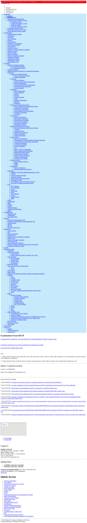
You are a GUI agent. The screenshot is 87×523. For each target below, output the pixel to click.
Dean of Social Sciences (20, 138)
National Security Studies (21, 154)
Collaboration (11, 201)
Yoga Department (19, 88)
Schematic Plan (18, 301)
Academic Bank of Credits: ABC (13, 511)
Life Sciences (14, 115)
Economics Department (20, 145)
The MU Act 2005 (9, 487)
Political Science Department (22, 155)
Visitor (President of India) (14, 34)
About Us (10, 16)
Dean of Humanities (19, 91)
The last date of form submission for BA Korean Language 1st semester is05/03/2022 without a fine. (38, 391)
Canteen (13, 278)
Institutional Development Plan (15, 19)
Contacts (9, 329)
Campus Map (11, 332)
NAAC (13, 189)
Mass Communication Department (23, 151)
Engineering (14, 166)
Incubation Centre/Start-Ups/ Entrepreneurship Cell (21, 221)
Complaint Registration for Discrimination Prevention (18, 494)
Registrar (9, 40)
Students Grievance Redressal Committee (18, 49)
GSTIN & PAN (11, 321)
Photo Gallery (8, 326)
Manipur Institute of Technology (23, 169)
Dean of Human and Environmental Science (26, 106)
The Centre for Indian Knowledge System (22, 183)
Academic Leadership (13, 57)
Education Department (20, 83)
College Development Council (19, 23)
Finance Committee (12, 54)
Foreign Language (19, 97)
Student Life (7, 229)
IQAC (9, 184)
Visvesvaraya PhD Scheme (11, 498)
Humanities (14, 89)
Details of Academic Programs (15, 65)
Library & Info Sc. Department (22, 149)
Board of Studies (11, 52)
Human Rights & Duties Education (20, 178)
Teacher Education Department (22, 86)
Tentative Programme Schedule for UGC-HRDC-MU (25, 318)
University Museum (16, 177)
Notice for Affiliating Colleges (19, 26)
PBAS (12, 192)
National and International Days (12, 505)
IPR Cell (9, 226)
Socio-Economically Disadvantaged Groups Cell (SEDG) (22, 244)
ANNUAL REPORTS (10, 481)
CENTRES (10, 171)
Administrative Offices (13, 59)
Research (6, 218)
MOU (9, 203)
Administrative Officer (13, 60)
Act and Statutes (11, 17)
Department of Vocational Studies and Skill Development (29, 140)
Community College (16, 180)
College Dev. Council (10, 485)
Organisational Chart (13, 62)
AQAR (13, 195)
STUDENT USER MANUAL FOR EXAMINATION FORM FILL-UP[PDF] (22, 345)
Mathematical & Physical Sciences (20, 126)
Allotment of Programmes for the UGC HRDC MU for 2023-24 (28, 316)
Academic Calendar (12, 69)
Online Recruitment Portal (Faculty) (13, 514)
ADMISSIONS (8, 212)
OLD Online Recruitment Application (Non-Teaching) (18, 516)
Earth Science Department (21, 109)
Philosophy (17, 103)
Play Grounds (14, 286)
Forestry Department (19, 77)
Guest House (14, 283)
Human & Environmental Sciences (20, 105)
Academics (7, 63)
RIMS (16, 163)
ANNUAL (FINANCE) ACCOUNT (14, 484)
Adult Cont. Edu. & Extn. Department (24, 82)
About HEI (7, 14)
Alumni (6, 247)
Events (13, 269)
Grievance (7, 510)
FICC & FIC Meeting (20, 304)
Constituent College (16, 22)
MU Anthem (10, 324)
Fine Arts (16, 95)
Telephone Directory (11, 9)
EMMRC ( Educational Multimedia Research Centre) (25, 172)
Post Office (14, 287)
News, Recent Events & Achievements (17, 266)
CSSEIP (13, 174)
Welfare (9, 293)
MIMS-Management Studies (21, 152)
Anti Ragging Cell (12, 241)
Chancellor (10, 37)
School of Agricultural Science (19, 74)
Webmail (8, 7)
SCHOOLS (10, 72)
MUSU (13, 306)
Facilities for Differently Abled (15, 246)
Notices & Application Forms (19, 319)
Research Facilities (16, 289)
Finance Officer (11, 42)
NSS (8, 232)
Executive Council (12, 48)
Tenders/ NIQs (15, 261)
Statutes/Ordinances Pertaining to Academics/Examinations (23, 71)
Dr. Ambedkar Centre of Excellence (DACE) (23, 181)
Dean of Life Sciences (20, 117)
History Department (19, 146)
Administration (8, 33)
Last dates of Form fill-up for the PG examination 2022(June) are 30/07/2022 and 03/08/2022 (36, 382)
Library (9, 200)
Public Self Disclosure (10, 496)
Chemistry (17, 129)
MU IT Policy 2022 (9, 508)
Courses (9, 206)
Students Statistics (12, 207)
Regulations (10, 250)
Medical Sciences (15, 160)
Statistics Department (20, 135)
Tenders (6, 491)
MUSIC (9, 224)
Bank (12, 276)
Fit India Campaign (16, 295)
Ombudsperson (11, 46)
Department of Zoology (20, 123)
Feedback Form (15, 197)
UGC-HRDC (7, 482)
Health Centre (11, 238)
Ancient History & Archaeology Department (26, 141)
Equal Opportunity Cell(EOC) (15, 243)
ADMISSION (11, 215)
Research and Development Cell (16, 220)
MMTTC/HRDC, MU (13, 312)
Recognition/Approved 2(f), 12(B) (16, 29)
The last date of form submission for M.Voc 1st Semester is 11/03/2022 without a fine (34, 388)
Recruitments (14, 263)
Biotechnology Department (21, 120)
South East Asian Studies (21, 158)
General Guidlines (16, 315)
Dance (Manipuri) (19, 92)
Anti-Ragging (7, 504)
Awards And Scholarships (14, 209)
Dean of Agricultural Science (22, 75)
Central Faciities (11, 223)
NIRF (12, 198)
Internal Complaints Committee (15, 56)
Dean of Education (19, 80)
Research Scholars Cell (13, 227)
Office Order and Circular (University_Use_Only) (24, 255)
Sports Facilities (11, 230)
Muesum (13, 284)
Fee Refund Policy (12, 217)
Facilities (9, 275)
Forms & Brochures (12, 323)
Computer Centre (15, 280)
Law (15, 148)
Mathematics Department (21, 132)
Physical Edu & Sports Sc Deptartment (24, 85)
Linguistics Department (20, 100)
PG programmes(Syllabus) (18, 66)
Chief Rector (10, 36)
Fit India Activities (19, 303)
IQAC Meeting (15, 194)
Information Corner (9, 249)
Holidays (9, 204)
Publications (14, 191)
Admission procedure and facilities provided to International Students (25, 273)
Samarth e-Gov (10, 11)
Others (12, 310)
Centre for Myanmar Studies (18, 175)
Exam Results (14, 260)
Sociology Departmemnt (20, 157)
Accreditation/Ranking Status (15, 28)
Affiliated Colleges (16, 25)
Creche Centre (15, 281)
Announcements (11, 257)
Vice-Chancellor (11, 39)
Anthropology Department (21, 108)
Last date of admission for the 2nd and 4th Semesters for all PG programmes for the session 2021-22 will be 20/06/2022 (43, 385)
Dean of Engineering (19, 168)
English (16, 94)
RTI (5, 513)
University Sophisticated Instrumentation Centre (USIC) (26, 290)
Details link (4, 472)
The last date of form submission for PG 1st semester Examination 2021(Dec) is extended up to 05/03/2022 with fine (42, 394)
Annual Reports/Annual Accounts (16, 31)
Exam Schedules (15, 258)
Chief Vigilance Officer (13, 45)
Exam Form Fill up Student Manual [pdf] (12, 348)
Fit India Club (18, 300)
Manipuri (16, 102)
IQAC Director (15, 186)
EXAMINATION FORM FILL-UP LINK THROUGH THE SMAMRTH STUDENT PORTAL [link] (29, 339)
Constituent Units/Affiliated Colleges (17, 20)
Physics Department (19, 134)
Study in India (11, 272)
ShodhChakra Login (9, 499)
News (12, 267)
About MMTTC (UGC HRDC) (19, 313)
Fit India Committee (19, 298)
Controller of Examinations (14, 43)
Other (12, 292)
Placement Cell (11, 235)
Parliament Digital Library (11, 502)
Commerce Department (20, 143)
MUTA (13, 307)
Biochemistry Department (21, 118)
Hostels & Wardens (12, 234)
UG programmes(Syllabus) (18, 68)
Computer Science (19, 131)
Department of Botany (20, 125)
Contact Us (7, 327)
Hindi (15, 98)
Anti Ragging (9, 12)
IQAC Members (15, 187)
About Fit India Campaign (21, 296)
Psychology (17, 114)
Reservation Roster (12, 264)
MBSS (9, 211)
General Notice (15, 253)
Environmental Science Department (23, 111)
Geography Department (20, 112)
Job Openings (11, 270)
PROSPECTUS (11, 214)
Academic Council (12, 51)
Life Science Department (21, 122)
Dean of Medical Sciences (21, 161)
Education (13, 79)
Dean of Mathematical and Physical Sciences (26, 128)
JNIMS (16, 164)
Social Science (15, 137)
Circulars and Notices (13, 252)
